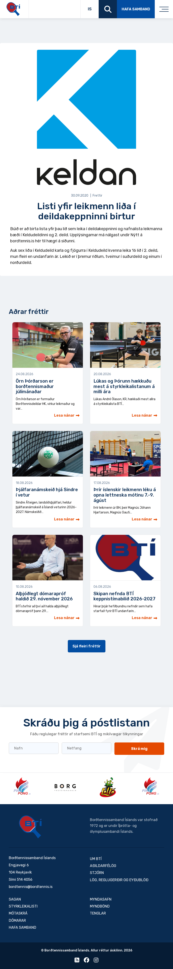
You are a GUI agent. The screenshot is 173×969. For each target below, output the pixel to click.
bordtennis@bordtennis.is (30, 887)
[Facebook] (86, 961)
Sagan (15, 899)
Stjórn (97, 873)
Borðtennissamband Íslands (30, 826)
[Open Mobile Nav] (164, 9)
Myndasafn (101, 899)
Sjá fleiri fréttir (87, 646)
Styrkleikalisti (23, 906)
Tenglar (98, 913)
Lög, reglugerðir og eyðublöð (119, 880)
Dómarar (17, 920)
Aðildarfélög (103, 866)
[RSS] (77, 961)
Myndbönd (100, 906)
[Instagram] (96, 961)
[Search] (108, 9)
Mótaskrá (18, 913)
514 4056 (24, 879)
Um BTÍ (96, 859)
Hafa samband (136, 9)
